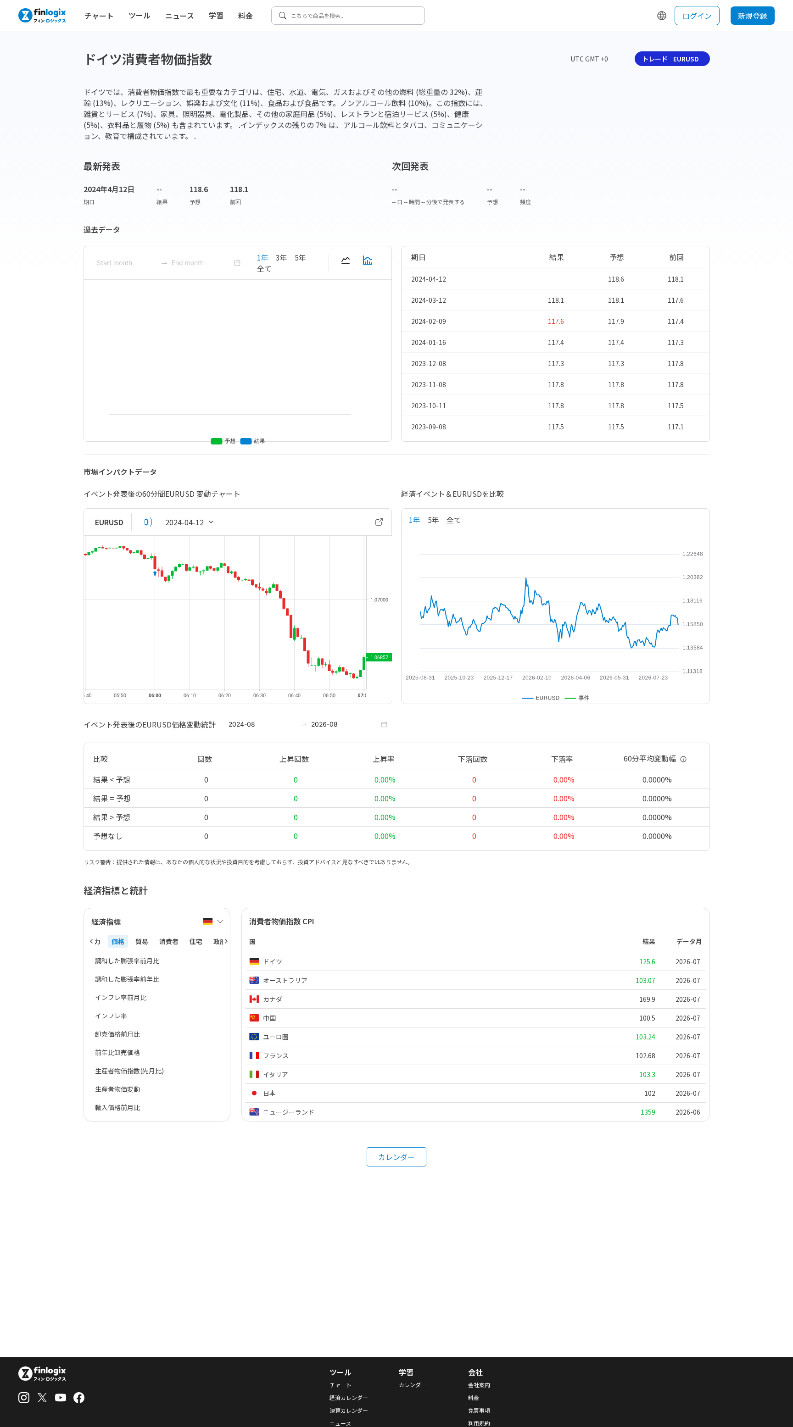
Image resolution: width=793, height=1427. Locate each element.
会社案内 (479, 1384)
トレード (670, 58)
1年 (262, 257)
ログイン (697, 15)
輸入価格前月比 (117, 1107)
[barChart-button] (367, 263)
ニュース (179, 15)
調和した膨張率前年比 (127, 978)
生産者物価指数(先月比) (129, 1070)
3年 (281, 257)
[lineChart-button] (345, 262)
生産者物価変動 (117, 1089)
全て (264, 268)
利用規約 (479, 1423)
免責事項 (479, 1410)
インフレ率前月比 (120, 997)
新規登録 (752, 15)
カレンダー (396, 1156)
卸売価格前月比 (117, 1033)
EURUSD (109, 521)
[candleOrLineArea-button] (148, 522)
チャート (99, 15)
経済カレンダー (348, 1397)
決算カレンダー (348, 1410)
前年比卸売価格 (117, 1052)
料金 (245, 15)
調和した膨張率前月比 (127, 960)
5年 (300, 257)
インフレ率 (111, 1015)
